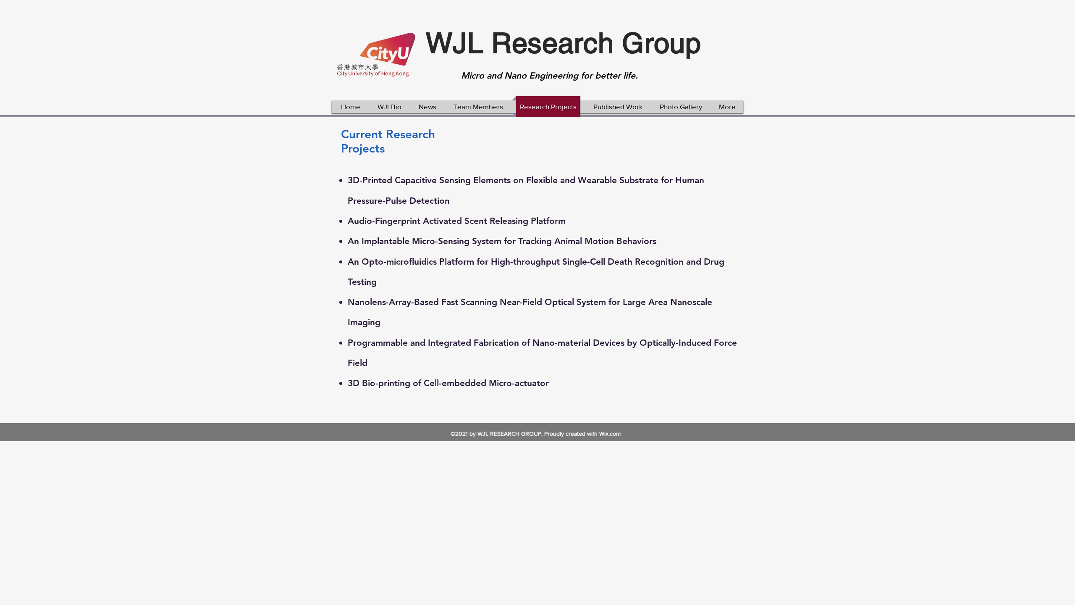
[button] (389, 106)
